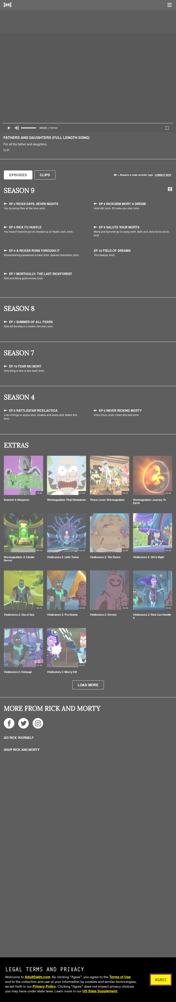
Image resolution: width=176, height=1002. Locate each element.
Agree (161, 980)
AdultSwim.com (37, 976)
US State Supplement (99, 990)
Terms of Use (120, 976)
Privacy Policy (44, 986)
